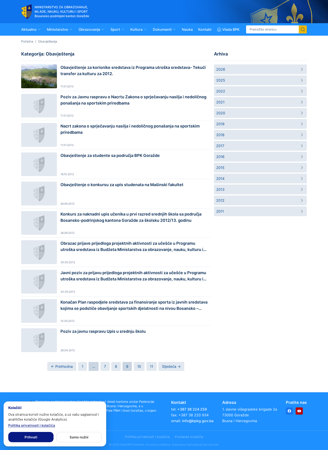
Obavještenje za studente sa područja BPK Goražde (110, 155)
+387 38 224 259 (192, 409)
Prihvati (31, 437)
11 (151, 366)
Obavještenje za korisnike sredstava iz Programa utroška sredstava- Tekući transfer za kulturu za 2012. (133, 70)
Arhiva (221, 54)
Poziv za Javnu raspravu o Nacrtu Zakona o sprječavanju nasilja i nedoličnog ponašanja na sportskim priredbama (133, 100)
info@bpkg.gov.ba (198, 421)
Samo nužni (79, 437)
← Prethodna (62, 366)
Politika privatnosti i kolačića (147, 437)
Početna (27, 41)
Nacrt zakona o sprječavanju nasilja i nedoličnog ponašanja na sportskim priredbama (130, 129)
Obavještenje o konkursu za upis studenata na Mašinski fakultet (121, 184)
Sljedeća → (171, 366)
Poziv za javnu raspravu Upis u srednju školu (103, 331)
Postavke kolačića (189, 437)
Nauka (187, 29)
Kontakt (205, 29)
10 (139, 366)
